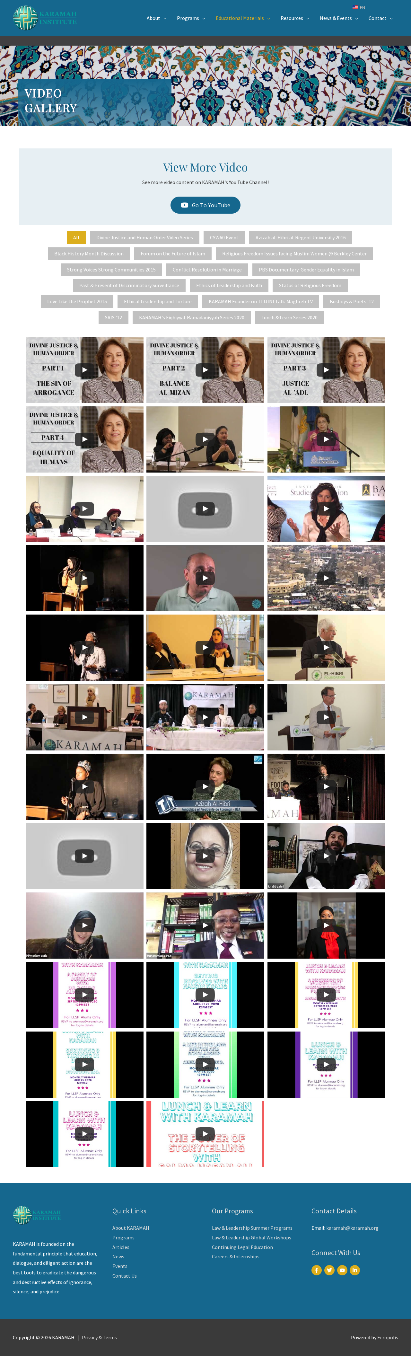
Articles (120, 1247)
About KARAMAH (130, 1228)
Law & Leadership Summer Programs (252, 1228)
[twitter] (330, 1270)
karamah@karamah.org (352, 1228)
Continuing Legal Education (242, 1247)
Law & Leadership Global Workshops (251, 1237)
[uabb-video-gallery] (85, 370)
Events (119, 1266)
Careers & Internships (235, 1256)
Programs (123, 1237)
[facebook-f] (317, 1270)
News (118, 1256)
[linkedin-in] (356, 1270)
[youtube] (343, 1270)
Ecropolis (387, 1337)
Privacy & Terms (99, 1337)
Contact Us (124, 1275)
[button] (205, 205)
